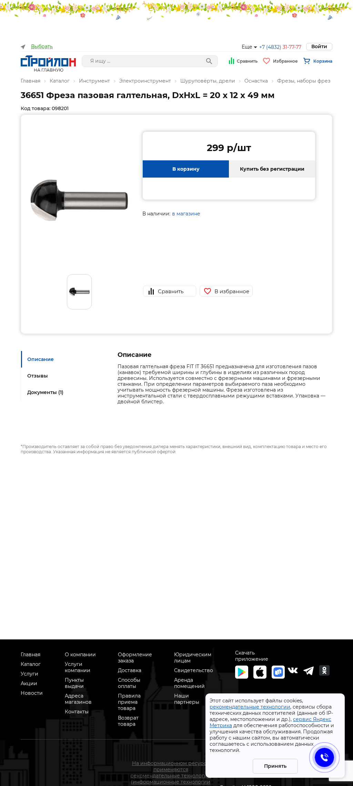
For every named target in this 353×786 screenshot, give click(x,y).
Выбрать (42, 47)
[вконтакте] (293, 670)
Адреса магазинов (78, 699)
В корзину (186, 169)
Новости (32, 693)
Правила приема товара (129, 702)
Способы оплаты (129, 683)
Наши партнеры (186, 699)
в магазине (186, 214)
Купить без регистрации (272, 169)
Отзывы (37, 376)
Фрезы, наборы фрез (303, 81)
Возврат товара (128, 721)
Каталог (60, 81)
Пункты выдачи (74, 683)
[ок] (324, 670)
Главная (30, 81)
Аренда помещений (189, 683)
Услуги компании (77, 667)
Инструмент (94, 81)
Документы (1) (45, 392)
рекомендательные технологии (250, 707)
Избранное (285, 61)
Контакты (77, 712)
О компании (80, 654)
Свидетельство (193, 670)
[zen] (308, 670)
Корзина (322, 61)
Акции (29, 683)
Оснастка (256, 81)
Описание (40, 359)
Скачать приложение (251, 656)
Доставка (129, 670)
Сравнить (247, 61)
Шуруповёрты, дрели (207, 81)
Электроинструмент (145, 81)
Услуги (29, 674)
